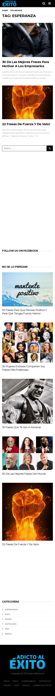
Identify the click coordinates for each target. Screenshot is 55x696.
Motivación (10, 624)
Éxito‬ (7, 614)
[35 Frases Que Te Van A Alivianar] (27, 401)
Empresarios (11, 609)
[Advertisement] (25, 199)
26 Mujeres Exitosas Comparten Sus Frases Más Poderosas (23, 368)
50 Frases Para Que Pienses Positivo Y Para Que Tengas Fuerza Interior (24, 312)
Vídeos (8, 634)
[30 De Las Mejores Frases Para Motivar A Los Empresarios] (27, 40)
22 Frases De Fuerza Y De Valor (26, 124)
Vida (7, 629)
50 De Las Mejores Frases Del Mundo (24, 473)
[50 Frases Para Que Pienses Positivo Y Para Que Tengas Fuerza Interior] (27, 289)
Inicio (7, 681)
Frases (8, 619)
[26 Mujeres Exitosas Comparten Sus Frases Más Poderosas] (27, 342)
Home (5, 10)
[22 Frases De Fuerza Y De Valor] (27, 102)
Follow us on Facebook (20, 250)
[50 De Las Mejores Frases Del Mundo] (27, 453)
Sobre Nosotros (42, 685)
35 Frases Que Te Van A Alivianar (21, 427)
